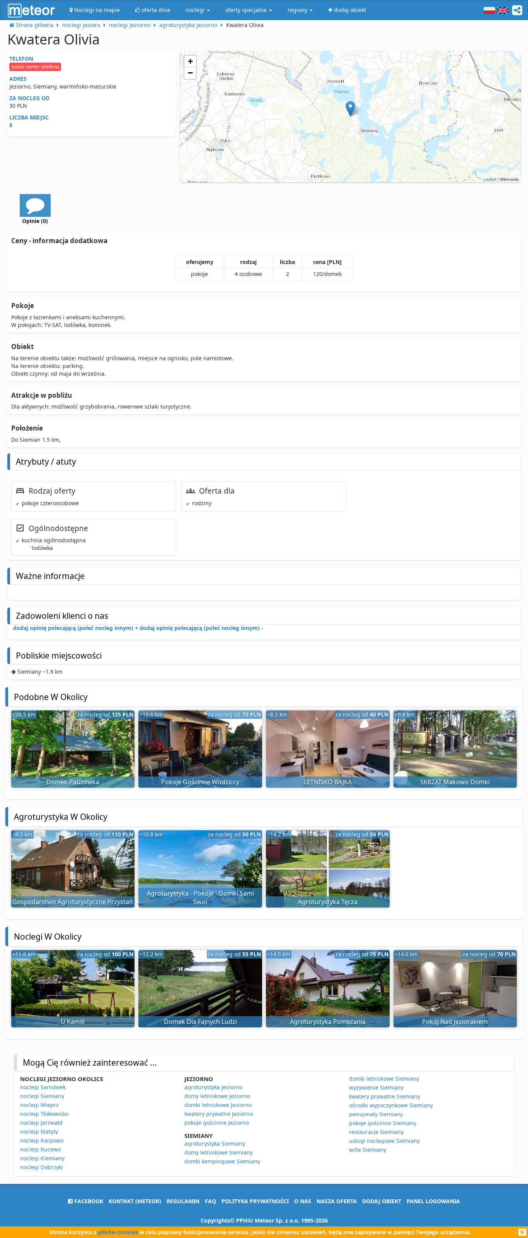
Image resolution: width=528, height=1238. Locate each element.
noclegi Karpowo (41, 1140)
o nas (302, 1201)
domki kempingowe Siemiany (222, 1161)
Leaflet (490, 179)
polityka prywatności (255, 1201)
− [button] (190, 73)
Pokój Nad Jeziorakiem (455, 1021)
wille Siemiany (367, 1149)
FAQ (210, 1201)
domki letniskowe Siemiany (384, 1078)
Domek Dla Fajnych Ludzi (200, 1021)
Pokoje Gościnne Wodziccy (200, 782)
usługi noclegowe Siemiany (384, 1140)
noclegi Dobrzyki (41, 1167)
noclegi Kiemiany (42, 1158)
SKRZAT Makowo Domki (455, 782)
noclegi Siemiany (42, 1096)
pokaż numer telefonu (35, 66)
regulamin (183, 1201)
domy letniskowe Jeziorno (217, 1096)
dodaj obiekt (381, 1201)
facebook (88, 1201)
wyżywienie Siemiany (376, 1087)
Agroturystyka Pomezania (328, 1021)
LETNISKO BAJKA (328, 782)
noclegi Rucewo (40, 1149)
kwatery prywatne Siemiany (384, 1096)
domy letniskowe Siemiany (218, 1152)
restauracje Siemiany (376, 1132)
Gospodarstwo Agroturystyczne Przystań (72, 901)
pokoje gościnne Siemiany (382, 1123)
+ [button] (190, 61)
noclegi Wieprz (39, 1105)
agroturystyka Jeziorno (213, 1087)
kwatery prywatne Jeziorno (218, 1113)
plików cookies (118, 1232)
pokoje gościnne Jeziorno (216, 1122)
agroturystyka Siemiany (214, 1143)
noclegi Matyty (39, 1131)
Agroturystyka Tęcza (328, 901)
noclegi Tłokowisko (44, 1113)
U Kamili (73, 1021)
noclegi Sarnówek (43, 1087)
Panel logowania (433, 1201)
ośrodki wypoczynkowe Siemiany (391, 1105)
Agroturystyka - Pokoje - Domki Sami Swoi (200, 897)
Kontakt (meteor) (135, 1201)
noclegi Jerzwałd (41, 1122)
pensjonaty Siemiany (376, 1114)
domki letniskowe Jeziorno (218, 1105)
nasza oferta (337, 1201)
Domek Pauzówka (72, 782)
